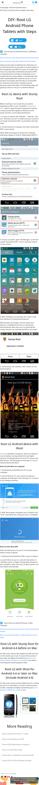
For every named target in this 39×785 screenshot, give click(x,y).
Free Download (19, 40)
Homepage (4, 7)
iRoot (2, 454)
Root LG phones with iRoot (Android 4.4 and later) (18, 61)
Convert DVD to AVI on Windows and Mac (17, 760)
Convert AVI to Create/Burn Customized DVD (18, 755)
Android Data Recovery (17, 7)
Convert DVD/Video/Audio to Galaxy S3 (16, 744)
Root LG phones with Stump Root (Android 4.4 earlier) (19, 58)
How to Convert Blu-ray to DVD (13, 739)
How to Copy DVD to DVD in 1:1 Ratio (15, 734)
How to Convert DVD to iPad (12, 750)
